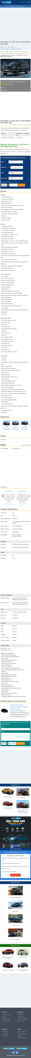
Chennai (19, 1016)
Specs (16, 51)
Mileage (12, 51)
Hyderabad (25, 1019)
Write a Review (4, 90)
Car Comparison (5, 1033)
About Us (19, 1033)
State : (2, 173)
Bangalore (20, 1019)
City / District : (4, 178)
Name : (2, 162)
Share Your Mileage (26, 445)
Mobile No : (3, 167)
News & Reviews (23, 51)
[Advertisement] (15, 23)
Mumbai (19, 1014)
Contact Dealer (9, 503)
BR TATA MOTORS (9, 491)
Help (19, 1031)
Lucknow (22, 1021)
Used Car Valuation (6, 1021)
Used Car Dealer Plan (6, 1019)
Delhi (19, 1021)
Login (25, 2)
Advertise (19, 1036)
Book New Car (5, 1031)
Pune (23, 1014)
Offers (7, 51)
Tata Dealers (3, 487)
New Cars (23, 6)
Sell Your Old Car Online (15, 849)
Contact (23, 1033)
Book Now (21, 185)
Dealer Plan (18, 6)
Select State (21, 2)
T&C (18, 1038)
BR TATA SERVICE (22, 491)
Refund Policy (23, 1031)
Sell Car (7, 6)
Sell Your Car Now (15, 875)
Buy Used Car (12, 6)
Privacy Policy (23, 1038)
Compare (2, 87)
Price (2, 51)
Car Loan (4, 1016)
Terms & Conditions (15, 182)
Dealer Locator (5, 1036)
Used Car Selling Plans (6, 1014)
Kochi (23, 1016)
